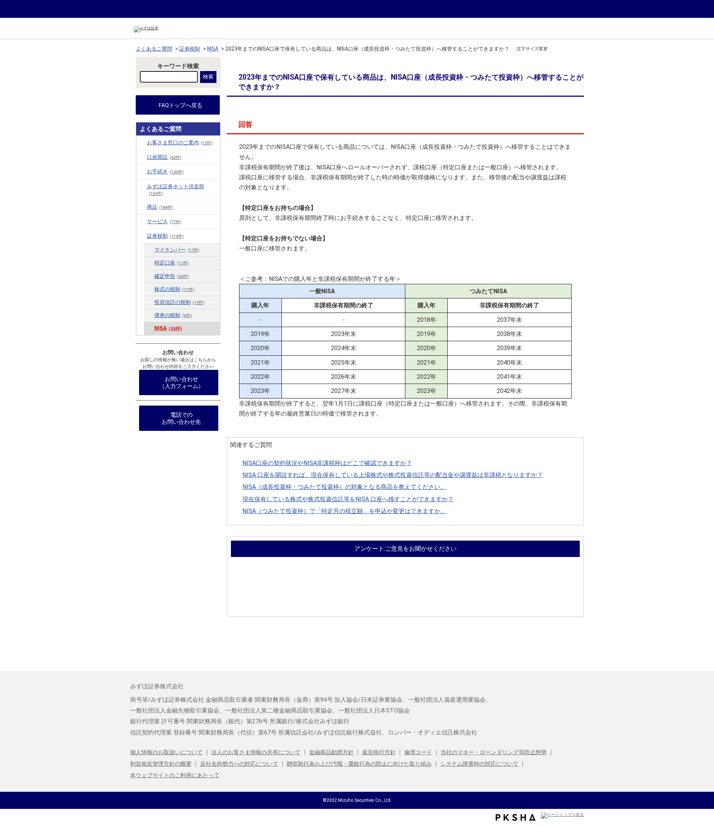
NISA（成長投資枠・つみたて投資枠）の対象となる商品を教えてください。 (344, 486)
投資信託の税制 (179, 302)
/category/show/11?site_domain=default (141, 157)
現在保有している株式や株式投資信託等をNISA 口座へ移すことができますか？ (348, 499)
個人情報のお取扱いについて (166, 752)
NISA (212, 49)
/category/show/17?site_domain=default (141, 206)
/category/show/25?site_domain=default (141, 221)
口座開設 (164, 157)
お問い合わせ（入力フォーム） (181, 383)
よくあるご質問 (154, 49)
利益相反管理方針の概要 (161, 764)
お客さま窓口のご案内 (180, 143)
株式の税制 (174, 289)
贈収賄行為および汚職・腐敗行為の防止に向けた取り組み (359, 764)
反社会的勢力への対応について (239, 764)
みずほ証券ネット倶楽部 (175, 189)
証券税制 (189, 49)
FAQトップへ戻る (180, 105)
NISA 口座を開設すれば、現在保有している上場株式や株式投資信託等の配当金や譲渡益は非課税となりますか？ (392, 474)
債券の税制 (173, 315)
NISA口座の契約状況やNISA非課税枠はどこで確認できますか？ (327, 463)
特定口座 (171, 263)
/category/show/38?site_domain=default (141, 186)
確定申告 (171, 276)
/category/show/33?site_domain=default (141, 235)
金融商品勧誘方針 (331, 752)
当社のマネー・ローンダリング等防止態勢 (494, 752)
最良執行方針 (379, 752)
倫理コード (418, 752)
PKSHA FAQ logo (516, 817)
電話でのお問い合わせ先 (181, 418)
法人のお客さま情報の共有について (255, 752)
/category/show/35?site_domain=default (141, 171)
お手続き (165, 172)
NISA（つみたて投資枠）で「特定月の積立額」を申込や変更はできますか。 (344, 511)
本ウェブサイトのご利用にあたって (174, 775)
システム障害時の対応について (479, 764)
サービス (164, 221)
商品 (160, 207)
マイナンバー (176, 250)
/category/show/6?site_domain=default (141, 142)
